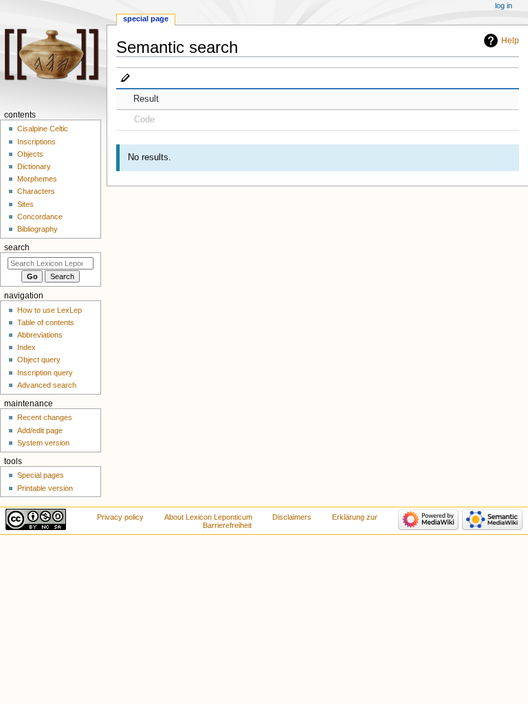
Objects (30, 154)
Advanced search (46, 385)
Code (144, 119)
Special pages (40, 475)
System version (43, 443)
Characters (36, 191)
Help (510, 40)
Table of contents (45, 322)
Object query (38, 359)
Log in (503, 5)
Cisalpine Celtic (42, 128)
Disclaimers (291, 517)
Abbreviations (40, 335)
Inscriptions (36, 142)
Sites (25, 204)
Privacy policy (120, 517)
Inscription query (45, 372)
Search (17, 247)
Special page (145, 18)
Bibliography (37, 229)
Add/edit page (40, 430)
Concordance (40, 216)
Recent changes (44, 417)
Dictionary (34, 166)
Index (26, 347)
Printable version (45, 488)
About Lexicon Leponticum (208, 517)
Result (146, 99)
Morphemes (37, 179)
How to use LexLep (49, 310)
